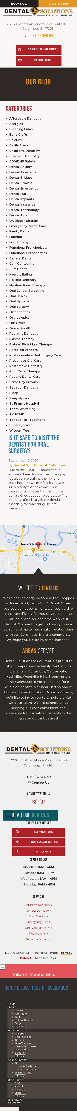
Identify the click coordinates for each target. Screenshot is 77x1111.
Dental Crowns (20, 183)
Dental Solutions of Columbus (39, 465)
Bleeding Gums (21, 129)
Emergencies (23, 1036)
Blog (18, 1023)
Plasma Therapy (21, 339)
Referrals (14, 1100)
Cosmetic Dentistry (24, 156)
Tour (17, 1016)
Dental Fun (17, 194)
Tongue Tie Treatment (27, 420)
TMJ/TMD (16, 414)
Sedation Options (37, 939)
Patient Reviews (24, 1019)
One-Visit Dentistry (37, 928)
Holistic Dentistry (22, 280)
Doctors (20, 1010)
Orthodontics (19, 312)
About (11, 1007)
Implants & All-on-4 (26, 1066)
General (19, 1039)
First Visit (20, 1086)
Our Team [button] (21, 1013)
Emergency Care (37, 922)
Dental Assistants (22, 172)
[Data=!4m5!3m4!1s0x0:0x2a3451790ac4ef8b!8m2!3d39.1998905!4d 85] (34, 801)
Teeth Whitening (22, 409)
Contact (13, 1103)
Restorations (37, 933)
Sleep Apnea (19, 398)
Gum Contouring (22, 263)
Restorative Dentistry (25, 366)
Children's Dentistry (24, 151)
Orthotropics (19, 317)
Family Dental (19, 231)
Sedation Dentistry (23, 387)
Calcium (15, 140)
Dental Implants (21, 199)
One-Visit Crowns (25, 1046)
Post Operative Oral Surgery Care (35, 355)
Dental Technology (24, 210)
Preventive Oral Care (25, 360)
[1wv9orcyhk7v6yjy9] (38, 549)
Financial (20, 1089)
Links (18, 1092)
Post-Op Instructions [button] (27, 1069)
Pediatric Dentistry (23, 333)
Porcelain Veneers (23, 350)
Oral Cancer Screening (26, 290)
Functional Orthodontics (28, 253)
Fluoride (15, 237)
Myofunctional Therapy (27, 285)
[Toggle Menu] (2, 967)
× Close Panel (9, 1108)
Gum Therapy (37, 916)
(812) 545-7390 (58, 3)
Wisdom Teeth (20, 430)
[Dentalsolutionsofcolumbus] (42, 801)
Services (13, 1030)
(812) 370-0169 (37, 36)
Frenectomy (18, 242)
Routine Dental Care (25, 376)
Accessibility (44, 958)
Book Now (19, 3)
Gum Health (18, 269)
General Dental (20, 258)
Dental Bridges (21, 177)
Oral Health (18, 296)
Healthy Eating (20, 274)
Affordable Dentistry (25, 118)
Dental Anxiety (20, 167)
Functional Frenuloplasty (28, 247)
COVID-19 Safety (22, 161)
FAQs (18, 1083)
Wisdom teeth (23, 1072)
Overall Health (20, 328)
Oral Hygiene (19, 301)
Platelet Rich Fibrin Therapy (30, 344)
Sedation (20, 1052)
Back (21, 1026)
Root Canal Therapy (24, 371)
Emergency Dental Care (27, 226)
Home (11, 1004)
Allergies (16, 124)
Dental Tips (18, 215)
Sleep (13, 393)
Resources (15, 1080)
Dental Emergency (23, 188)
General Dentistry (37, 910)
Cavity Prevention (22, 145)
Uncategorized (21, 425)
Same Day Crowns (23, 382)
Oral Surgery (19, 307)
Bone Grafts (18, 134)
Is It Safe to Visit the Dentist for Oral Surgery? (34, 445)
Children (20, 1033)
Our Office (17, 323)
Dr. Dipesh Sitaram (23, 221)
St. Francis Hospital (24, 403)
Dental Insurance (22, 204)
